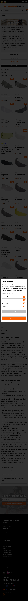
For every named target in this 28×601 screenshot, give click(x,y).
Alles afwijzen (14, 311)
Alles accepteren (14, 319)
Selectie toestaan (14, 315)
